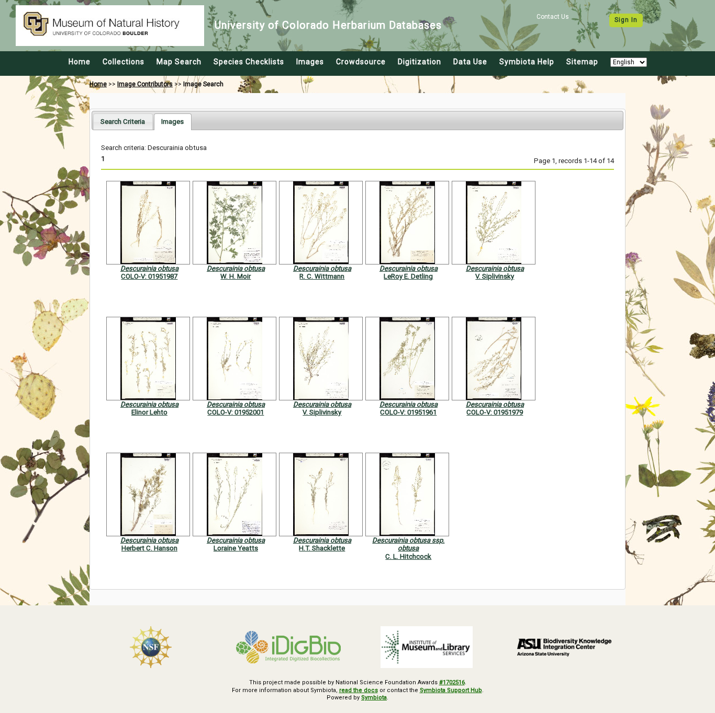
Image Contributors (145, 84)
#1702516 (452, 682)
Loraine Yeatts (236, 548)
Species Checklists (249, 62)
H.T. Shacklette (322, 548)
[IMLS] (426, 647)
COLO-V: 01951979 (494, 412)
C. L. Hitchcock (408, 556)
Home (80, 62)
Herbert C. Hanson (149, 548)
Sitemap (582, 62)
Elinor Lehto (149, 412)
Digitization (419, 62)
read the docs (358, 690)
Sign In (626, 20)
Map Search (179, 62)
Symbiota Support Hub (451, 690)
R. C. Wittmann (321, 276)
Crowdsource (361, 62)
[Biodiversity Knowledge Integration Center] (565, 647)
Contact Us (553, 16)
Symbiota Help (526, 62)
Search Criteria (122, 121)
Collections (123, 62)
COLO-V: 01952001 (235, 412)
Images (310, 62)
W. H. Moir (235, 276)
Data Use (470, 62)
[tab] (122, 121)
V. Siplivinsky (494, 276)
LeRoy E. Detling (408, 276)
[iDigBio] (289, 647)
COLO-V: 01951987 (149, 276)
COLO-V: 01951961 (408, 412)
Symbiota (374, 697)
